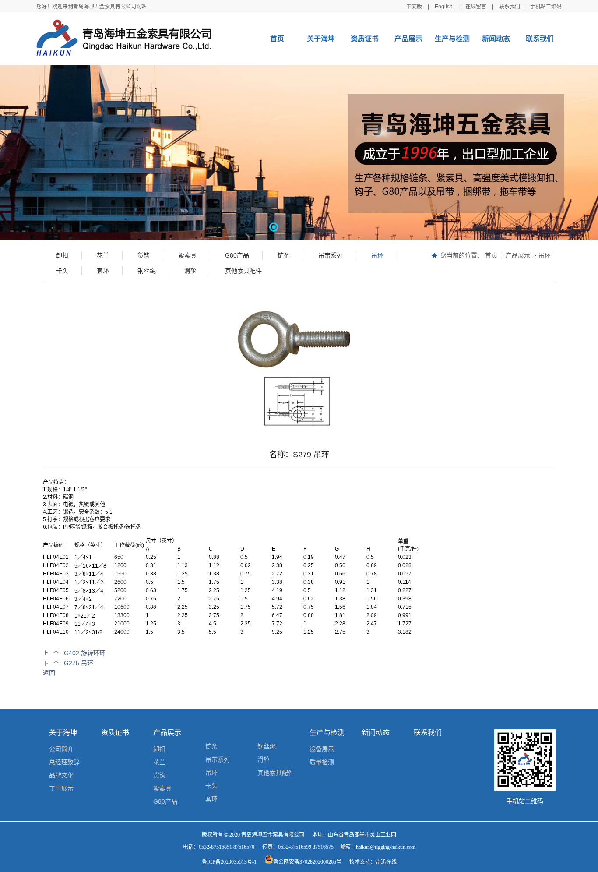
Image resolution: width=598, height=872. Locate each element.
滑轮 (263, 759)
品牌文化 (61, 775)
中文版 (414, 7)
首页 (277, 38)
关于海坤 (321, 38)
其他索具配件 (275, 772)
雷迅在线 (386, 862)
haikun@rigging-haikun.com (385, 847)
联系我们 (509, 7)
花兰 (159, 762)
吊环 (544, 255)
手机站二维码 (546, 7)
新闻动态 (496, 38)
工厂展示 (61, 788)
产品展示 (408, 38)
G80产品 (165, 801)
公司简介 (61, 748)
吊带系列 (217, 759)
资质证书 (365, 38)
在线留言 (475, 7)
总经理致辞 (64, 762)
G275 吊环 (78, 663)
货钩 (159, 775)
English (444, 7)
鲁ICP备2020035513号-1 (229, 862)
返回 (49, 672)
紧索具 (162, 788)
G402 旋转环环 (85, 653)
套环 (211, 798)
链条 (211, 746)
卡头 (211, 785)
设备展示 (322, 748)
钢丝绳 (266, 746)
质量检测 (322, 762)
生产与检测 (452, 38)
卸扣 (159, 748)
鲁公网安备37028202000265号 (307, 862)
